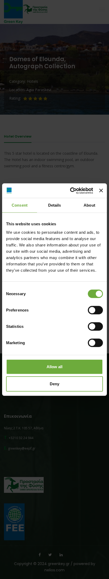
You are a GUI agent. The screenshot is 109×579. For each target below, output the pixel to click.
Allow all (54, 366)
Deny (54, 384)
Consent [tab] (20, 205)
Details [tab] (54, 205)
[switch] (95, 310)
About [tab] (89, 205)
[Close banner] (101, 190)
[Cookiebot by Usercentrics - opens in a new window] (70, 190)
